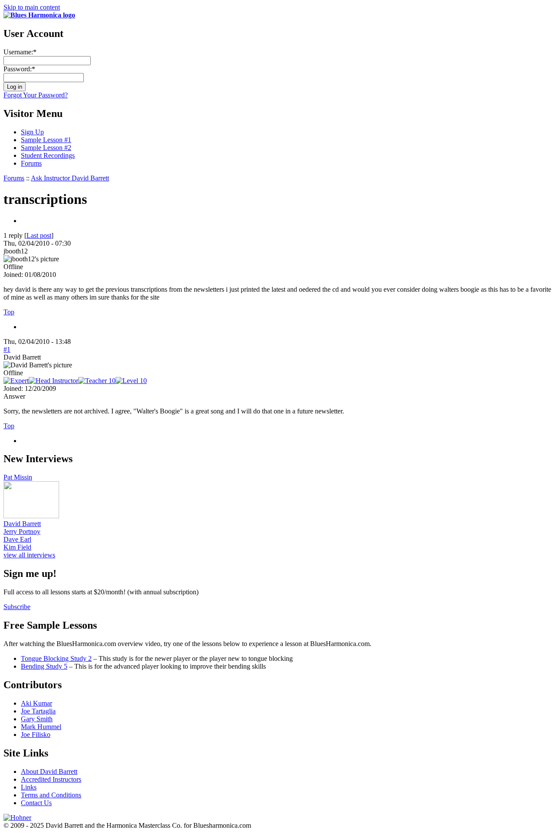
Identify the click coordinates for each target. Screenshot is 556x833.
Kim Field (17, 547)
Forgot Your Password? (35, 95)
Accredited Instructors (51, 779)
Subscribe (16, 606)
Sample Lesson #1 (46, 139)
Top (8, 312)
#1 (6, 349)
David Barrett (22, 523)
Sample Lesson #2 (46, 147)
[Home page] (39, 15)
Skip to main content (31, 7)
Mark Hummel (41, 726)
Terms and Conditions (51, 795)
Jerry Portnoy (21, 531)
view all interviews (29, 555)
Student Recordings (48, 155)
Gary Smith (37, 719)
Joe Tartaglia (38, 711)
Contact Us (36, 802)
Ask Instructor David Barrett (70, 178)
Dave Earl (17, 539)
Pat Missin (17, 477)
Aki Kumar (36, 703)
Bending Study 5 (44, 666)
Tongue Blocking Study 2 (56, 658)
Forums (31, 163)
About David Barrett (49, 771)
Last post (38, 235)
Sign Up (32, 132)
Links (28, 787)
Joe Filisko (35, 734)
